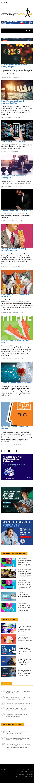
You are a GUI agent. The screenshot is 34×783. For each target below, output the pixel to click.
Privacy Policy (28, 769)
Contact (19, 776)
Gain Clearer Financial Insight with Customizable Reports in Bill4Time (16, 709)
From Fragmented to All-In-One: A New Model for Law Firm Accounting (18, 698)
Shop (25, 776)
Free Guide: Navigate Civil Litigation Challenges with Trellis (17, 715)
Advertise (29, 774)
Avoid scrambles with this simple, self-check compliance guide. (17, 732)
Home (31, 776)
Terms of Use (20, 774)
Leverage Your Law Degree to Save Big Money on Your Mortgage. (18, 738)
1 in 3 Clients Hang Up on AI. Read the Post (19, 703)
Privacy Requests (27, 771)
